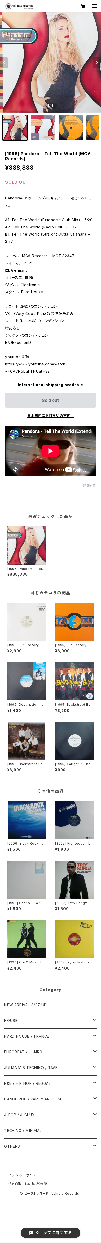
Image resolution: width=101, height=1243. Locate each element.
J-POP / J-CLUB (19, 1115)
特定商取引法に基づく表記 (27, 1184)
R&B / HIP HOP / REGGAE (27, 1083)
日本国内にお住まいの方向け (50, 415)
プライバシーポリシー (23, 1175)
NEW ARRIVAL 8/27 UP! (26, 1005)
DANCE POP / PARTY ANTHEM (32, 1099)
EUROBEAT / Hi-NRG (23, 1052)
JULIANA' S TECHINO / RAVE (31, 1067)
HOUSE (11, 1020)
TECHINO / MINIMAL (23, 1130)
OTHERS (12, 1146)
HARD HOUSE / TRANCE (26, 1036)
